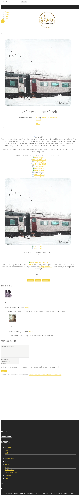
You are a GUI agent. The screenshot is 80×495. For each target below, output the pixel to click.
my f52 (7, 467)
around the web (10, 456)
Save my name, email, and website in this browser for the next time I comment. (31, 367)
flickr (31, 264)
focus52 (7, 461)
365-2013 (35, 118)
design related (9, 458)
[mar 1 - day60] (38, 157)
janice (44, 118)
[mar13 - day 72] (38, 246)
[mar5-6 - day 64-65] (38, 164)
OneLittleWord (9, 470)
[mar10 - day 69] (38, 175)
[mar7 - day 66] (38, 166)
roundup (45, 280)
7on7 (6, 453)
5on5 (6, 450)
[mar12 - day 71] (38, 244)
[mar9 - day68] (38, 170)
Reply (27, 307)
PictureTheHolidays (11, 472)
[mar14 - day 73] (38, 248)
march (38, 280)
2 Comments (52, 118)
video (6, 478)
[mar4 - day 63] (38, 162)
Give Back (8, 464)
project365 (8, 475)
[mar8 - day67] (38, 168)
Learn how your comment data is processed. (45, 375)
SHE (6, 302)
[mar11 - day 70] (38, 177)
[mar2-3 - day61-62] (38, 160)
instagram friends (45, 267)
